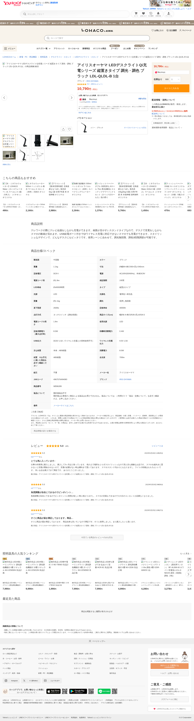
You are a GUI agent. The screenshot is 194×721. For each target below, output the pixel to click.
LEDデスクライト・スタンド (87, 57)
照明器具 (44, 57)
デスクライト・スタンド (61, 57)
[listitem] (20, 653)
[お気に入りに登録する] (69, 129)
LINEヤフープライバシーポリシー (31, 717)
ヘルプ (188, 9)
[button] (175, 79)
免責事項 (82, 717)
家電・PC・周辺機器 (28, 57)
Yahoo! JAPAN (149, 9)
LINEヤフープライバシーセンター (57, 717)
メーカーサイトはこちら (63, 405)
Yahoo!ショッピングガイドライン (99, 717)
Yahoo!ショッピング (10, 717)
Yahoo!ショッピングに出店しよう (171, 9)
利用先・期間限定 (91, 102)
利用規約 (74, 717)
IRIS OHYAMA (125, 379)
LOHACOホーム (9, 57)
